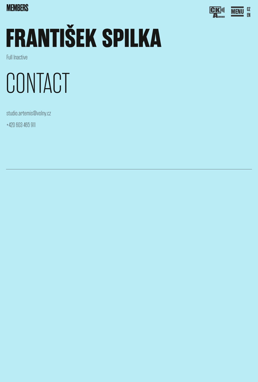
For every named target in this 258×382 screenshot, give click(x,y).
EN (248, 15)
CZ (248, 9)
